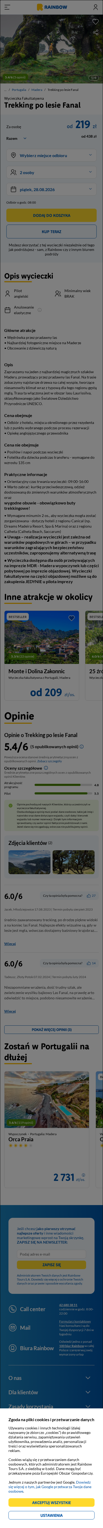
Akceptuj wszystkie (53, 1503)
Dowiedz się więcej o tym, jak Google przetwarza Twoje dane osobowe (49, 1486)
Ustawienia (60, 1516)
